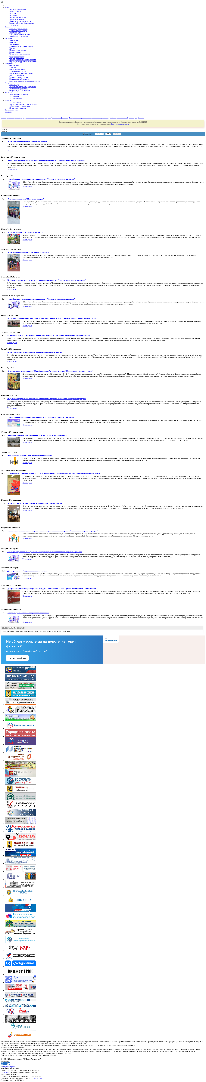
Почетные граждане (16, 19)
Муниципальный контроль (19, 79)
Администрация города (18, 31)
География (13, 15)
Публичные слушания (17, 108)
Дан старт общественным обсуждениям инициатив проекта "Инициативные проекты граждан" (44, 552)
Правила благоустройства (18, 89)
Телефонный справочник (18, 94)
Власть (7, 27)
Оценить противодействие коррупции (23, 104)
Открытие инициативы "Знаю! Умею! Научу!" (26, 232)
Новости (141, 118)
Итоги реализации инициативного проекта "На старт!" (29, 252)
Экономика (9, 38)
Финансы (12, 42)
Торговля (12, 48)
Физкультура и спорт (17, 69)
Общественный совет (17, 75)
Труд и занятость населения (19, 54)
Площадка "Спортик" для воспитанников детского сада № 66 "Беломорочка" (38, 435)
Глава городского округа (18, 29)
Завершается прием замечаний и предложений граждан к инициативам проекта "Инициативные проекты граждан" (53, 531)
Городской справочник (17, 9)
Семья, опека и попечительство (21, 73)
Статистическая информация (20, 21)
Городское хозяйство (16, 56)
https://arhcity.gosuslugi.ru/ (120, 124)
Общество (9, 63)
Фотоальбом (13, 25)
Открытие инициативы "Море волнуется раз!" (26, 199)
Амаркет (8, 112)
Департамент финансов (59, 118)
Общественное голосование (19, 106)
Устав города (14, 85)
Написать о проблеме (17, 658)
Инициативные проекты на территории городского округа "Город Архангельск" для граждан (103, 118)
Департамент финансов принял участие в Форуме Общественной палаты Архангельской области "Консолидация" (52, 588)
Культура (12, 67)
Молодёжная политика (17, 71)
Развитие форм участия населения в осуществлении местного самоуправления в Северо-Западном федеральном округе (54, 473)
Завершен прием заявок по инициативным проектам (28, 613)
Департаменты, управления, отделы (37, 118)
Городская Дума (15, 33)
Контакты (8, 92)
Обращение (5, 1072)
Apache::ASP (37, 1078)
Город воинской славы (17, 17)
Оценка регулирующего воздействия (22, 62)
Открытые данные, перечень (19, 90)
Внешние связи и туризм (18, 77)
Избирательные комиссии (18, 36)
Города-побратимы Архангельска (21, 23)
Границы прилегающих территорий (22, 60)
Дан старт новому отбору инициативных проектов (27, 571)
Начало (3, 118)
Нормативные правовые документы (22, 87)
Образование (14, 65)
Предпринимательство (17, 50)
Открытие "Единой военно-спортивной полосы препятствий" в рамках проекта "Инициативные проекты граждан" (53, 318)
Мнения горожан (15, 102)
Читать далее (12, 151)
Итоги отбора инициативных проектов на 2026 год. (27, 141)
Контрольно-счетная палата (19, 35)
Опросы (8, 100)
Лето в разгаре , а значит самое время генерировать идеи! (30, 455)
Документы (9, 83)
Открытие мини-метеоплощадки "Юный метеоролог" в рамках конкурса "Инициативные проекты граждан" (50, 371)
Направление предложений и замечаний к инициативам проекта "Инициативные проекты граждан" (47, 160)
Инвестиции (14, 44)
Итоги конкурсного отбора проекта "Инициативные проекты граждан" (35, 352)
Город (7, 7)
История (12, 13)
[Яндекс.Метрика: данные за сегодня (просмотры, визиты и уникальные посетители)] (8, 1067)
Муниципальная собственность (21, 46)
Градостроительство (16, 58)
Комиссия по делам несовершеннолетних (24, 81)
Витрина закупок (11, 110)
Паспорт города (15, 11)
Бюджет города (14, 52)
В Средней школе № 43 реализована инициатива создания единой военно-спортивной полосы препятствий (48, 335)
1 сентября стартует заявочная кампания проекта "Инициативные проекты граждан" (41, 179)
